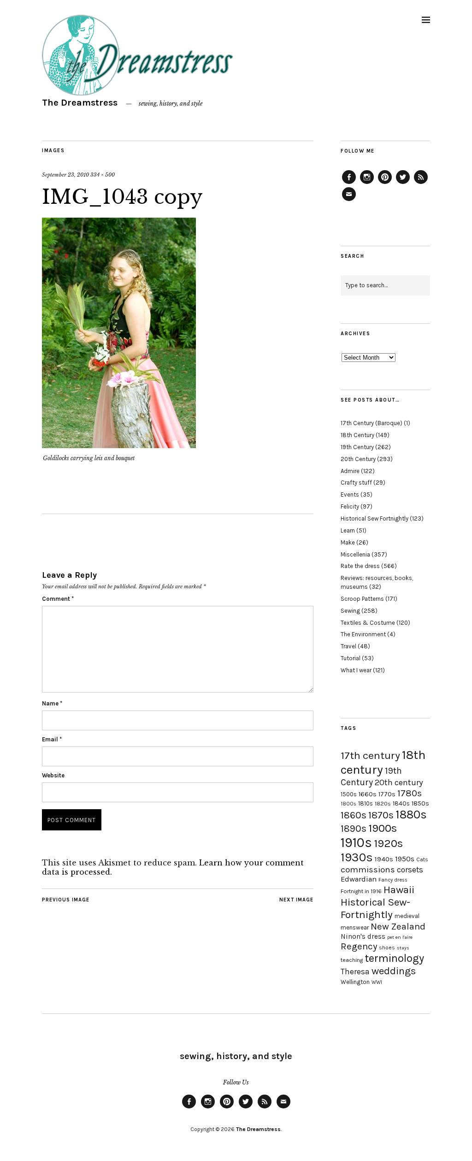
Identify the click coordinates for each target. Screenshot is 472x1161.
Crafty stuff (356, 482)
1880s (411, 814)
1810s (365, 803)
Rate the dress (360, 566)
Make (348, 542)
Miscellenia (355, 554)
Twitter (403, 183)
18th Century (357, 435)
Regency (359, 946)
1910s (356, 842)
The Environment (363, 634)
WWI (377, 982)
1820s (383, 803)
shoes (387, 947)
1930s (357, 857)
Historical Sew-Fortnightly (375, 908)
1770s (386, 794)
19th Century (357, 447)
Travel (348, 646)
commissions (368, 870)
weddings (394, 971)
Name (52, 703)
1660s (368, 794)
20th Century (358, 459)
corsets (410, 869)
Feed (421, 183)
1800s (348, 804)
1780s (409, 793)
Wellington (355, 981)
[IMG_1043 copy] (119, 445)
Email (52, 739)
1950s (404, 858)
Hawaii (399, 889)
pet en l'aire (400, 937)
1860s (353, 815)
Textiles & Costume (368, 622)
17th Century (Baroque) (371, 423)
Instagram (367, 183)
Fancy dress (392, 880)
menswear (355, 927)
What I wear (356, 670)
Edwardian (359, 879)
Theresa (355, 971)
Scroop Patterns (362, 598)
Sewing (350, 610)
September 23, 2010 (65, 175)
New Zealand (398, 926)
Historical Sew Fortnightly (374, 518)
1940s (384, 859)
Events (350, 494)
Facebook (349, 183)
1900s (382, 828)
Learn (348, 530)
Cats (422, 859)
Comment (58, 598)
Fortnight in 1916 (361, 891)
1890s (353, 828)
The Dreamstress (80, 102)
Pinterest (385, 183)
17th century (370, 755)
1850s (420, 803)
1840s (401, 803)
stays (403, 948)
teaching (352, 960)
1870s (381, 815)
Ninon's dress (363, 936)
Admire (350, 471)
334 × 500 (102, 175)
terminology (394, 958)
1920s (388, 843)
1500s (349, 794)
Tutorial (350, 658)
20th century (399, 782)
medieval (407, 915)
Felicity (350, 506)
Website (53, 775)
